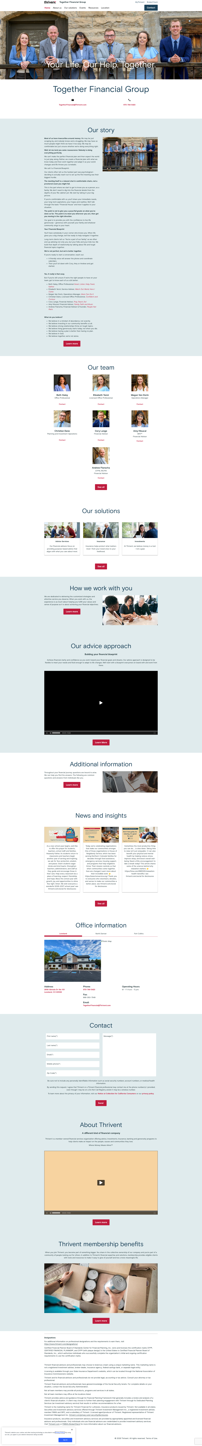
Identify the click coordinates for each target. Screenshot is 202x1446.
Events (83, 8)
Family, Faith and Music (83, 304)
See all (101, 487)
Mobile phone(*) (53, 1064)
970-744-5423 (129, 105)
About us (57, 8)
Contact (151, 7)
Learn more (72, 343)
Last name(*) (52, 1045)
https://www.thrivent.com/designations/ (61, 1344)
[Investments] (140, 538)
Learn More (101, 742)
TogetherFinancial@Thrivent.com (72, 105)
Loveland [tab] (63, 934)
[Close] (72, 1429)
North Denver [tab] (101, 934)
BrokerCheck (152, 2)
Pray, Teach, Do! (80, 302)
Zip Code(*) (51, 1073)
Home (47, 8)
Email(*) (50, 1055)
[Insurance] (101, 538)
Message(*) (108, 1036)
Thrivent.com (54, 1424)
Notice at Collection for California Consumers (117, 1094)
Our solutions (70, 8)
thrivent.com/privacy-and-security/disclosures (88, 1415)
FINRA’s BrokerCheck (71, 1424)
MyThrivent (139, 2)
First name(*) (52, 1036)
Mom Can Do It (87, 294)
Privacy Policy (59, 1432)
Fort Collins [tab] (139, 934)
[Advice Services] (62, 538)
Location (105, 8)
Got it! (65, 1440)
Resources (93, 8)
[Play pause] (47, 733)
